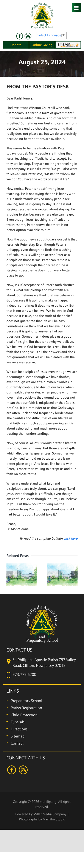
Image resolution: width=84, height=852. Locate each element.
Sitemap (18, 736)
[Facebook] (19, 36)
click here (71, 538)
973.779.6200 (24, 675)
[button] (9, 574)
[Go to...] (76, 7)
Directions (19, 729)
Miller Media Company (49, 814)
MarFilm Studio (54, 819)
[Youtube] (27, 36)
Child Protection (24, 715)
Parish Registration (26, 708)
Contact (17, 744)
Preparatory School (26, 701)
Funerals (18, 722)
